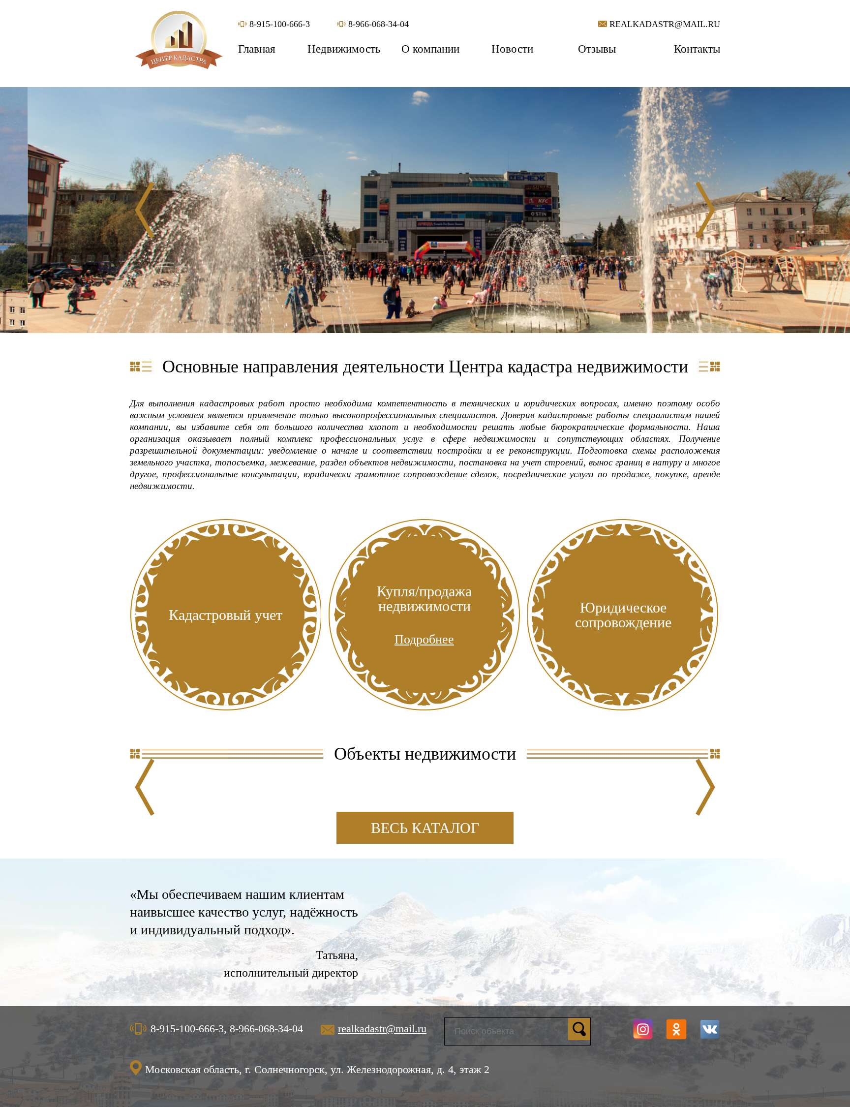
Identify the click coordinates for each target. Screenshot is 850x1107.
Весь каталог (425, 828)
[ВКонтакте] (709, 1029)
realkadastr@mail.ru (663, 24)
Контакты (697, 49)
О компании (430, 49)
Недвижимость (343, 49)
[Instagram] (643, 1029)
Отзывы (597, 49)
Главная (256, 49)
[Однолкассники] (676, 1029)
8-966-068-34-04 (377, 24)
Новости (512, 49)
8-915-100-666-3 (278, 24)
